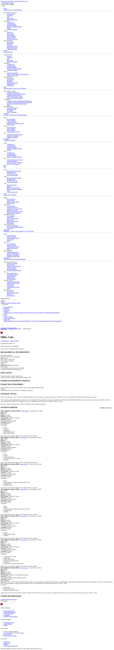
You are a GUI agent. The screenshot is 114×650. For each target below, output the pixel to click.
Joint (5, 87)
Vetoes (8, 190)
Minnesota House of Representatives (13, 10)
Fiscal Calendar (10, 124)
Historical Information (9, 611)
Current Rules (10, 217)
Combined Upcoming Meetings (14, 134)
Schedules (6, 113)
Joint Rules (9, 45)
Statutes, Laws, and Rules (10, 194)
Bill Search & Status (12, 185)
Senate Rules (10, 80)
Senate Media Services (12, 248)
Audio (14, 235)
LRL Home (3, 328)
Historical (6, 311)
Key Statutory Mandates (42, 321)
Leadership (9, 15)
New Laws (9, 294)
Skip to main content (6, 1)
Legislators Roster (11, 276)
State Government (13, 312)
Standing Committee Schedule (14, 26)
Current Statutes (11, 200)
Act (16, 173)
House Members (11, 14)
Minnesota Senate (8, 52)
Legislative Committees (9, 140)
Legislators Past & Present (13, 283)
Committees (7, 138)
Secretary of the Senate (12, 73)
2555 (111, 408)
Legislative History (8, 317)
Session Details (24, 411)
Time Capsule (35, 312)
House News (7, 641)
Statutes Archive (11, 203)
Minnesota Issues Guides (13, 293)
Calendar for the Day (12, 122)
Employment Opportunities (55, 321)
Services (34, 321)
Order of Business (11, 120)
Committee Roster (11, 24)
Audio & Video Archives (13, 238)
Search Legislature (5, 4)
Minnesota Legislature (7, 3)
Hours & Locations (19, 321)
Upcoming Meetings (12, 25)
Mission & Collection (9, 321)
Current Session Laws (12, 192)
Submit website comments (10, 635)
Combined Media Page (12, 252)
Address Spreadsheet (12, 49)
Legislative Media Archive (13, 253)
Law (5, 193)
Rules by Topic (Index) (12, 218)
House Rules (10, 43)
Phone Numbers (8, 634)
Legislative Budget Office (13, 92)
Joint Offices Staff (11, 109)
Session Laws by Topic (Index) (14, 209)
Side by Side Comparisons (13, 164)
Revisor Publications (12, 269)
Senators (9, 56)
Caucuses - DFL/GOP (12, 39)
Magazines (6, 308)
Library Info (7, 319)
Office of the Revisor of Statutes (15, 98)
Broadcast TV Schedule (13, 136)
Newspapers (7, 310)
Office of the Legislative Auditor (15, 96)
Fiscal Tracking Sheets (12, 175)
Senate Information (11, 279)
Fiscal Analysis (10, 33)
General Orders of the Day (13, 131)
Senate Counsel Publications (14, 266)
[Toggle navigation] (1, 6)
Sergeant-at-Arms (11, 38)
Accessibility (10, 110)
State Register (10, 223)
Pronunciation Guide (12, 47)
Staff (8, 17)
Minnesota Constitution (12, 225)
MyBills (9, 186)
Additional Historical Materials (52, 312)
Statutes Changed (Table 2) (13, 213)
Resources (12, 318)
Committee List (10, 22)
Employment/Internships (10, 612)
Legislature (6, 312)
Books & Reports (8, 307)
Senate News (7, 643)
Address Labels (10, 84)
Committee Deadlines (12, 29)
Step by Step (7, 318)
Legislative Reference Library (14, 95)
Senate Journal (10, 78)
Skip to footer (24, 1)
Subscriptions (10, 85)
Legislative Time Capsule (13, 287)
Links (5, 315)
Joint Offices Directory (12, 108)
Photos (8, 241)
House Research (11, 35)
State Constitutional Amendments (15, 227)
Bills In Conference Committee (14, 162)
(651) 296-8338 (7, 633)
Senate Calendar (11, 130)
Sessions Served (5, 341)
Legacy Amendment (12, 112)
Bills (5, 165)
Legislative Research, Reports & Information (15, 259)
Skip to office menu (16, 1)
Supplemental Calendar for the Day (15, 123)
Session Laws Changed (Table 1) (15, 211)
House (5, 8)
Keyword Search (11, 199)
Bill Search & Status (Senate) (14, 178)
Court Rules (10, 228)
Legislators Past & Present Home (9, 328)
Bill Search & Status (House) (14, 171)
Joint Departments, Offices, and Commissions (15, 88)
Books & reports (11, 295)
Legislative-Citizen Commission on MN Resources (19, 101)
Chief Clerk (10, 32)
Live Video (9, 235)
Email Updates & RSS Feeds (11, 646)
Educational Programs (12, 46)
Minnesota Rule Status (12, 221)
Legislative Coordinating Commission (16, 94)
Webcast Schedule (11, 237)
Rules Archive (10, 220)
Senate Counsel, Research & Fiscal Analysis (17, 74)
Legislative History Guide (13, 281)
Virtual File (41, 312)
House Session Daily (12, 273)
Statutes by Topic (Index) (13, 202)
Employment (10, 18)
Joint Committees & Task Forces (15, 159)
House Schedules (11, 119)
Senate (5, 50)
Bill (14, 173)
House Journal (10, 42)
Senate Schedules (11, 127)
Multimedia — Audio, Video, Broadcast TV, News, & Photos (19, 231)
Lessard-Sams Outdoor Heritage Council (17, 103)
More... (8, 105)
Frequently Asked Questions (11, 616)
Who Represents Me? (12, 19)
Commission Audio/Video (13, 256)
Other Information (14, 341)
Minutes (9, 28)
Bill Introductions (11, 172)
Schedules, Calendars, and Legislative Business (15, 115)
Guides (5, 314)
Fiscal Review (10, 291)
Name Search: (4, 601)
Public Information (11, 36)
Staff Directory (27, 321)
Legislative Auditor (11, 267)
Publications (7, 258)
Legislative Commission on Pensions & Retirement (19, 102)
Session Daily (10, 239)
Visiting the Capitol (8, 613)
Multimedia (6, 230)
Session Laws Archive (12, 210)
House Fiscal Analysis (12, 263)
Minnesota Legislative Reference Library (11, 303)
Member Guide (10, 277)
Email (22, 633)
